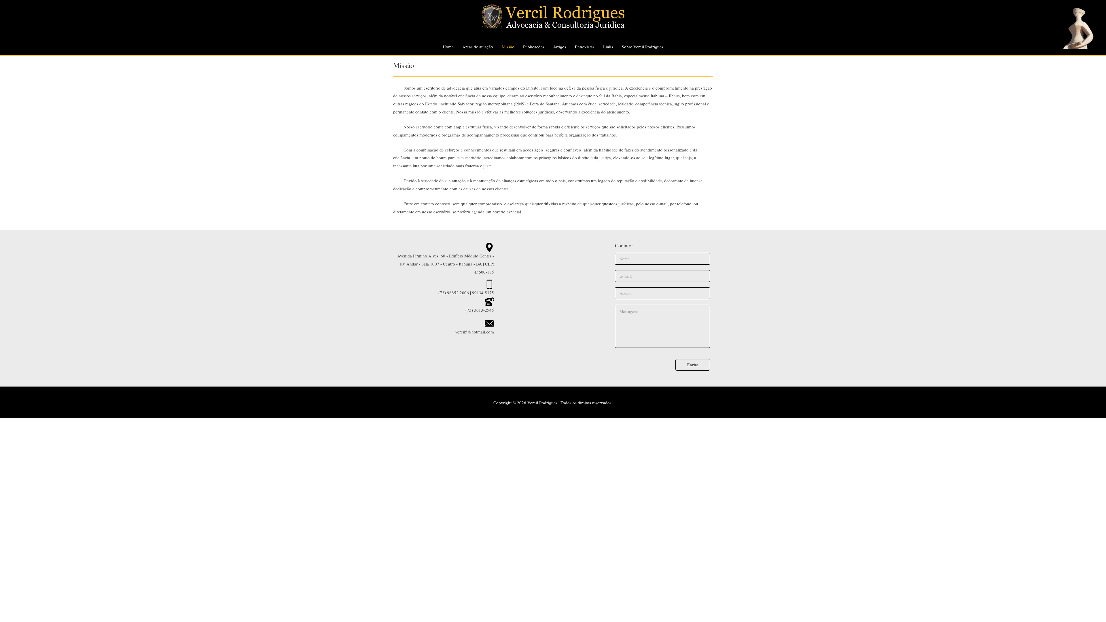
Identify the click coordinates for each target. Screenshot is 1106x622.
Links (608, 47)
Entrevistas (584, 47)
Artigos (559, 47)
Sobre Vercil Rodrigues (642, 47)
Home (448, 47)
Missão (508, 47)
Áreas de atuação (477, 47)
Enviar (692, 364)
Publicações (533, 47)
